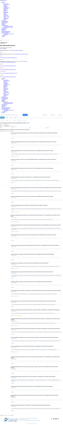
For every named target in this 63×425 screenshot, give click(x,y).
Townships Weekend (5, 98)
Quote (13, 127)
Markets (2, 117)
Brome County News (7, 4)
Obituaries (3, 23)
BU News (5, 5)
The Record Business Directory (8, 26)
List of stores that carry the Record (9, 33)
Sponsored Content (6, 16)
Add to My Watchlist (13, 126)
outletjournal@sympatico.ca (19, 50)
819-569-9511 (13, 50)
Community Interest (6, 7)
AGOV (27, 123)
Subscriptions (6, 34)
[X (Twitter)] (52, 420)
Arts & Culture (6, 3)
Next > (12, 131)
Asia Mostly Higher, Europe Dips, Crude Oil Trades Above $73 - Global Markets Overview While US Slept (31, 281)
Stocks (7, 117)
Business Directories (5, 25)
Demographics (6, 8)
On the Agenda (6, 15)
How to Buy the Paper (5, 109)
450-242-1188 (25, 61)
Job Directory (4, 28)
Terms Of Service (37, 420)
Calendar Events (4, 29)
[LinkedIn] (56, 420)
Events (5, 11)
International (19, 120)
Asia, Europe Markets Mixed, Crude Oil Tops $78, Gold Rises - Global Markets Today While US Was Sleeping (32, 346)
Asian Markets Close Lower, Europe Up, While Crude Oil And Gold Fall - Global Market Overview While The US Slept (34, 301)
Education (5, 9)
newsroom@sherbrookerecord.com (12, 57)
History (5, 13)
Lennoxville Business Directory (8, 103)
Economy (18, 231)
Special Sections (4, 99)
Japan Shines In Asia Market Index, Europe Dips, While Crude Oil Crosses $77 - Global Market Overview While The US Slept (35, 245)
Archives (3, 30)
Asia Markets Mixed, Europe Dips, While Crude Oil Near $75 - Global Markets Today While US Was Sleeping (32, 386)
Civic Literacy (6, 6)
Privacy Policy (32, 420)
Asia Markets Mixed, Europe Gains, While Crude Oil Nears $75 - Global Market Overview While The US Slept (32, 271)
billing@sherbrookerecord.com (11, 69)
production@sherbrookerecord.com (12, 73)
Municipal (5, 14)
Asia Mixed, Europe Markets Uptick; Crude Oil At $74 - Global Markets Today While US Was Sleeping (31, 405)
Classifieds (3, 24)
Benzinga (13, 138)
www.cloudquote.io (34, 418)
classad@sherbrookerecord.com (11, 65)
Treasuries (24, 120)
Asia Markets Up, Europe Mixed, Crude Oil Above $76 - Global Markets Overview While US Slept (30, 263)
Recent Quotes (45, 114)
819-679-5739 (4, 62)
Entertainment (6, 10)
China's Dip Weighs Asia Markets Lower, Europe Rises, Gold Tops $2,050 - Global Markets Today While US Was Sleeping (35, 337)
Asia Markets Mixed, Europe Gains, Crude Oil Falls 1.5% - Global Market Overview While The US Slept (31, 177)
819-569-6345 (4, 57)
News (3, 2)
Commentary (5, 83)
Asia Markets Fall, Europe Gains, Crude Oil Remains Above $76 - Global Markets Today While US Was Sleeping (33, 254)
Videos (5, 19)
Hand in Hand (6, 88)
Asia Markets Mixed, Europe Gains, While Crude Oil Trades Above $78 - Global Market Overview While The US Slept (34, 234)
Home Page (3, 78)
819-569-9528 (4, 69)
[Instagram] (58, 420)
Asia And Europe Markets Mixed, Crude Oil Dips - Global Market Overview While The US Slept (29, 205)
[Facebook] (54, 420)
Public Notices (6, 18)
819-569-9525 (4, 65)
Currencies (14, 120)
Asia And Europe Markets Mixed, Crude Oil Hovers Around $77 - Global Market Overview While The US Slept (32, 196)
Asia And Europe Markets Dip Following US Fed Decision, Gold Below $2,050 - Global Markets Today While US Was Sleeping (35, 309)
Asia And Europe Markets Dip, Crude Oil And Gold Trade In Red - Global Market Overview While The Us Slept (32, 150)
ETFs (11, 117)
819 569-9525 (4, 48)
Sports (5, 93)
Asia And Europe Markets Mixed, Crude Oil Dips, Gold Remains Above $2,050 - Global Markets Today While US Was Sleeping (35, 328)
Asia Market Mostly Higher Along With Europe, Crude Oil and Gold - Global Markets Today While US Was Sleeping (33, 376)
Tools (15, 117)
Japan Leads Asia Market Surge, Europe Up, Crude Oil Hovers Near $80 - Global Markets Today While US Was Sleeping (34, 132)
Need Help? (3, 35)
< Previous (1, 131)
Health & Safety (6, 12)
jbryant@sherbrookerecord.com (10, 62)
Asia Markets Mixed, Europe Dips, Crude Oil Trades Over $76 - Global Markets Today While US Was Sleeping (32, 168)
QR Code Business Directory (6, 31)
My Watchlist (53, 114)
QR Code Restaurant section (6, 108)
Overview (7, 120)
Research (47, 127)
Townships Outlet (6, 17)
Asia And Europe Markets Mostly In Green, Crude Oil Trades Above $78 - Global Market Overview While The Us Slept (34, 141)
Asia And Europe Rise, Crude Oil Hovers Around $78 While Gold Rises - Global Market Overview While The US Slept (34, 159)
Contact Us (3, 36)
